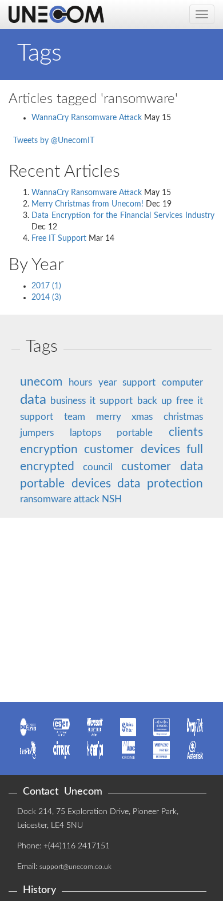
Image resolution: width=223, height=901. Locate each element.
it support (111, 401)
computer (182, 382)
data (33, 400)
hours (80, 382)
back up (154, 401)
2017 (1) (46, 286)
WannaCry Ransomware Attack (86, 118)
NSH (112, 499)
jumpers (37, 433)
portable (135, 433)
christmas (183, 417)
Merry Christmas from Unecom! (87, 204)
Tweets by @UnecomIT (53, 141)
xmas (142, 417)
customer (109, 449)
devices (160, 449)
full (194, 449)
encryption (49, 449)
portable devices (65, 484)
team (74, 417)
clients (186, 432)
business (68, 401)
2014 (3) (46, 297)
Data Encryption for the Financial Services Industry (122, 216)
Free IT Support (58, 239)
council (98, 467)
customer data (162, 467)
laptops (85, 433)
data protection (160, 484)
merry (108, 417)
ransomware (45, 499)
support (139, 382)
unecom (41, 382)
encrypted (47, 467)
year (107, 382)
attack (86, 499)
